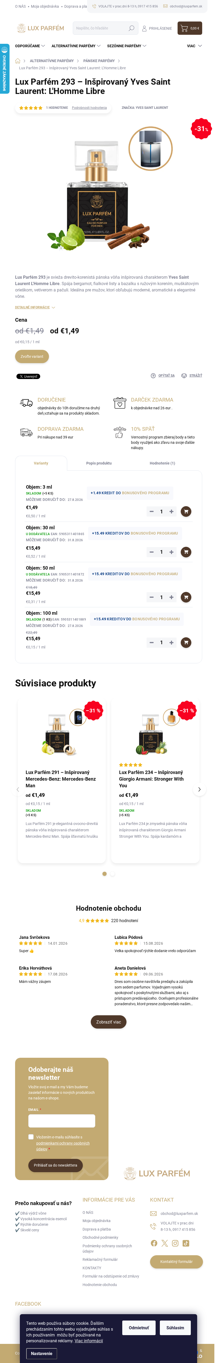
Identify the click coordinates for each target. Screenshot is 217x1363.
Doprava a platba (78, 6)
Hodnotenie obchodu (108, 908)
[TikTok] (186, 1242)
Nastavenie (41, 1353)
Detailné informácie (32, 307)
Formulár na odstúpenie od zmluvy (111, 1276)
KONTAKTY (92, 1268)
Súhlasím (175, 1327)
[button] (104, 873)
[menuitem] (30, 46)
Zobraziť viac (108, 1022)
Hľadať (131, 28)
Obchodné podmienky (100, 1237)
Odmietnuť (139, 1327)
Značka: (145, 108)
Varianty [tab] (41, 463)
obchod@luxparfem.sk (179, 1213)
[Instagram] (175, 1242)
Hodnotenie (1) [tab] (162, 463)
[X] (165, 1242)
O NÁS (20, 6)
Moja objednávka (45, 6)
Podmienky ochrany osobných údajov (107, 1248)
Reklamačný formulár (100, 1259)
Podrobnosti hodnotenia (89, 108)
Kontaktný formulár (176, 1261)
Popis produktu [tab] (99, 463)
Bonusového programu (145, 493)
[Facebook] (154, 1242)
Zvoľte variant (32, 356)
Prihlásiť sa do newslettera (55, 1165)
